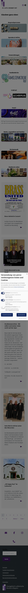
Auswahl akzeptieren (6, 314)
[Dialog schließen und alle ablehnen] (27, 273)
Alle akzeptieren (21, 314)
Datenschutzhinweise (19, 287)
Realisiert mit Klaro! (22, 318)
